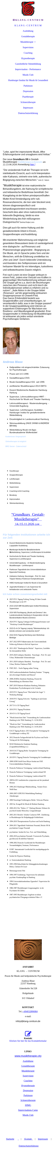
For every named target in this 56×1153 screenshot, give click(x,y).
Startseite (10, 1139)
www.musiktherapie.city (28, 1055)
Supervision (28, 47)
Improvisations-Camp (28, 1110)
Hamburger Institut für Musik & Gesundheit (28, 80)
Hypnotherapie (28, 58)
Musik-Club (28, 75)
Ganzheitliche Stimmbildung (28, 64)
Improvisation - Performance (28, 69)
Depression (28, 91)
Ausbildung (28, 31)
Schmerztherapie (28, 102)
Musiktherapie (26, 42)
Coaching (28, 53)
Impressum (28, 107)
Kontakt (28, 1139)
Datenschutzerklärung (28, 113)
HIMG (28, 1105)
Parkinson (28, 86)
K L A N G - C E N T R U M (28, 25)
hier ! (32, 164)
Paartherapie (28, 96)
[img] (28, 8)
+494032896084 (30, 1011)
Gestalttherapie (28, 36)
